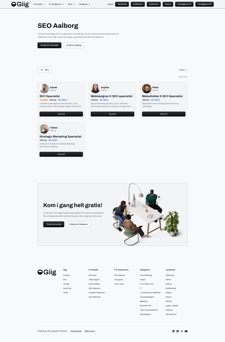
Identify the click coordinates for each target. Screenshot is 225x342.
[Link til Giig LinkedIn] (173, 331)
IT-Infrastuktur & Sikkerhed (150, 292)
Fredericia (169, 310)
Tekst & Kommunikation (149, 310)
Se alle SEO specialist (49, 45)
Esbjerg (168, 292)
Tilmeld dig (122, 4)
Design (142, 279)
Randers (169, 301)
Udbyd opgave (94, 279)
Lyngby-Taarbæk (172, 305)
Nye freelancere (95, 297)
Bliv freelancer (119, 275)
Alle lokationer (171, 314)
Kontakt (66, 275)
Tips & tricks (119, 284)
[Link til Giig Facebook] (177, 331)
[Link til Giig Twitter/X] (181, 331)
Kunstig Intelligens (147, 297)
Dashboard (137, 4)
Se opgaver (118, 279)
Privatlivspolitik (76, 331)
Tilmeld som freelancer (78, 224)
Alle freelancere (94, 288)
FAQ (64, 279)
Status (168, 4)
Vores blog (67, 288)
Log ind (110, 4)
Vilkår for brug (89, 331)
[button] (39, 4)
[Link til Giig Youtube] (186, 331)
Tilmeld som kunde (53, 224)
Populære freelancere (97, 292)
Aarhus (168, 279)
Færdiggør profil (184, 4)
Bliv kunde (92, 275)
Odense (169, 297)
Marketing (144, 301)
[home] (20, 4)
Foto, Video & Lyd (146, 284)
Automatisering (146, 275)
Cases (65, 292)
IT (141, 288)
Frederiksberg (171, 288)
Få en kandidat (94, 284)
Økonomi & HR (145, 305)
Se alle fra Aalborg (73, 45)
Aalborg (169, 284)
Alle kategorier (145, 314)
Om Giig (66, 284)
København (170, 275)
